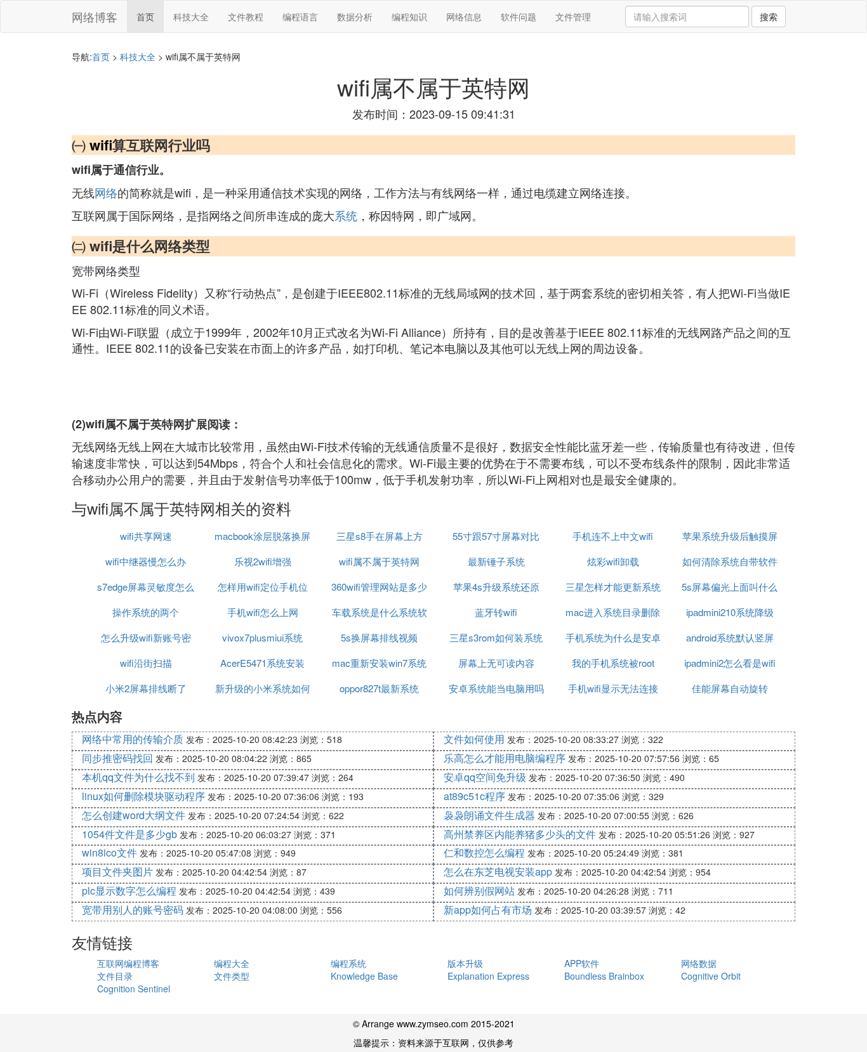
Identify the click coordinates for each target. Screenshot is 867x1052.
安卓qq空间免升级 (485, 777)
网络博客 (94, 16)
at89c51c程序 (474, 796)
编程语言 (300, 16)
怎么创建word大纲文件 (133, 815)
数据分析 (355, 16)
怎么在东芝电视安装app (498, 871)
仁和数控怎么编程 (484, 852)
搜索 (769, 16)
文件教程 (245, 16)
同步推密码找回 (117, 758)
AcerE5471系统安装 (262, 662)
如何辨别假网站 (479, 890)
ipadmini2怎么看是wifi (730, 662)
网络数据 (699, 963)
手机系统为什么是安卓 (613, 637)
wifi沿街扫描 (146, 662)
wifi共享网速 (146, 535)
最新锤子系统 (496, 561)
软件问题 (518, 16)
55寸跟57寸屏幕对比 (496, 535)
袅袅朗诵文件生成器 (489, 815)
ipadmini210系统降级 (730, 612)
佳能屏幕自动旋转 (730, 688)
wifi (100, 145)
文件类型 (231, 976)
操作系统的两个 (145, 612)
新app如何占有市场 (488, 909)
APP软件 (581, 963)
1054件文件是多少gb (129, 834)
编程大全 (231, 963)
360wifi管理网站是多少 (379, 586)
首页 (145, 16)
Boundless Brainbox (604, 976)
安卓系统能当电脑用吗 (496, 688)
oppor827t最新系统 (379, 688)
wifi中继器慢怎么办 (145, 561)
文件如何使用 (474, 739)
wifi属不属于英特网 (379, 561)
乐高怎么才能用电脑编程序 (505, 758)
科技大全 (191, 16)
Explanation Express (488, 976)
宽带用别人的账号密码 (132, 909)
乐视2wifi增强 (262, 561)
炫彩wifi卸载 (613, 561)
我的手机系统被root (613, 662)
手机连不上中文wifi (612, 535)
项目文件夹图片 (117, 871)
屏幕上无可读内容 (496, 662)
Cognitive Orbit (711, 976)
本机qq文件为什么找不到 (138, 777)
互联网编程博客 (128, 963)
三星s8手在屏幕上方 (379, 535)
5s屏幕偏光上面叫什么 (730, 586)
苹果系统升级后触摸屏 (730, 535)
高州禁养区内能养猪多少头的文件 (520, 834)
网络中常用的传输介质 (132, 739)
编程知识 (409, 16)
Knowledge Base (364, 976)
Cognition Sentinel (133, 988)
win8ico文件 (109, 852)
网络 (106, 192)
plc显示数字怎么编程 (129, 890)
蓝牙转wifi (496, 612)
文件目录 (115, 976)
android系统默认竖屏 (730, 637)
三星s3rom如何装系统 (496, 637)
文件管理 (573, 16)
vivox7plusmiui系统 (262, 637)
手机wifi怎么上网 (262, 612)
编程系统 (348, 963)
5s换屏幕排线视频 (379, 637)
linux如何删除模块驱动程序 (143, 796)
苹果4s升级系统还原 (496, 586)
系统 (345, 215)
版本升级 (465, 963)
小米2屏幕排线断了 (146, 688)
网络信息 (464, 16)
